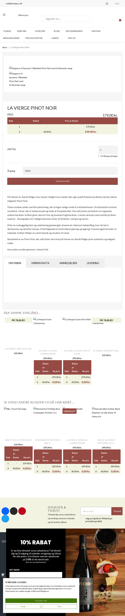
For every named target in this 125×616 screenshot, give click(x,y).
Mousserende (74, 31)
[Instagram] (14, 511)
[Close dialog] (122, 531)
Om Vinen (14, 263)
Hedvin (96, 31)
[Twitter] (5, 518)
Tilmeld (117, 511)
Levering (93, 263)
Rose (57, 31)
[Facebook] (5, 511)
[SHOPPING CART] (119, 19)
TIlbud (7, 31)
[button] (12, 68)
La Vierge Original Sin (18, 349)
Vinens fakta (40, 263)
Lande (55, 38)
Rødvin (21, 31)
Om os (71, 38)
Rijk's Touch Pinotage (18, 440)
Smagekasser (11, 38)
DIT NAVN (14, 570)
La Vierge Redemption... (106, 351)
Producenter (33, 38)
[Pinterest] (22, 511)
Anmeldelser (68, 263)
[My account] (108, 19)
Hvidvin (40, 31)
